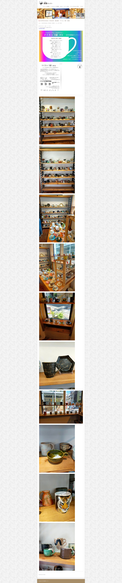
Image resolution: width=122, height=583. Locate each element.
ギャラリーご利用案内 (46, 6)
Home (39, 23)
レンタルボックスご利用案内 (54, 6)
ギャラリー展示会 (66, 6)
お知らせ (61, 6)
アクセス (81, 6)
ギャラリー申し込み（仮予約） (74, 6)
